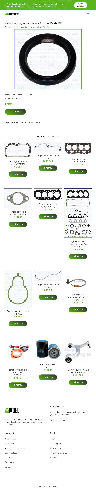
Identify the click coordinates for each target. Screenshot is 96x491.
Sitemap (53, 457)
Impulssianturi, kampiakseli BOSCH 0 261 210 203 (78, 297)
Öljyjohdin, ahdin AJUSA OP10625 (48, 157)
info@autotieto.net (58, 420)
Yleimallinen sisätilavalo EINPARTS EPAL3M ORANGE (18, 372)
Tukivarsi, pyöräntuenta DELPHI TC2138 (78, 371)
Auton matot (10, 443)
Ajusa (29, 95)
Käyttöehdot (55, 448)
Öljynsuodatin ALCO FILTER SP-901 (48, 366)
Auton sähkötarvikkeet (15, 448)
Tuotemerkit (21, 95)
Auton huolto (10, 439)
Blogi (52, 439)
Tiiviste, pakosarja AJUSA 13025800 (18, 213)
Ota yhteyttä (55, 443)
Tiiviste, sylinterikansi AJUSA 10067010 (78, 160)
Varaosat (9, 467)
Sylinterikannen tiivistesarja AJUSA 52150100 (78, 244)
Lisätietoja (15, 111)
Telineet (8, 457)
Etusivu (8, 27)
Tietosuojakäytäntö (58, 453)
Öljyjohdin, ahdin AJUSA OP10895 (48, 286)
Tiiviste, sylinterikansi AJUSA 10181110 (48, 205)
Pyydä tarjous (80, 5)
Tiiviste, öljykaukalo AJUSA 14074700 (18, 162)
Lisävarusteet (11, 453)
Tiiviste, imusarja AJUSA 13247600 (18, 312)
